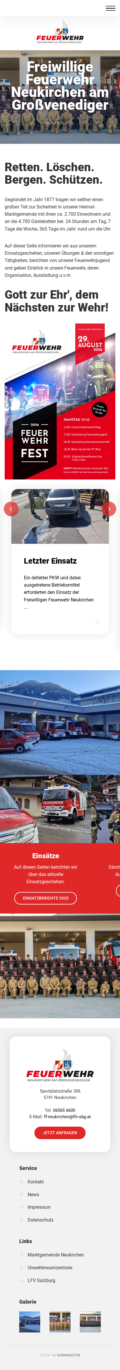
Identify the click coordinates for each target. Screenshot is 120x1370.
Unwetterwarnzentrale (50, 1267)
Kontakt (36, 1182)
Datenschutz (41, 1220)
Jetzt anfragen (60, 1132)
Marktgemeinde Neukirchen (56, 1255)
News (33, 1194)
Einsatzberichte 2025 (45, 898)
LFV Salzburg (41, 1280)
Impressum (39, 1207)
